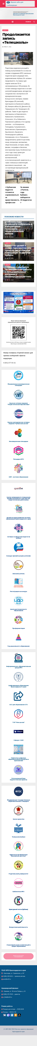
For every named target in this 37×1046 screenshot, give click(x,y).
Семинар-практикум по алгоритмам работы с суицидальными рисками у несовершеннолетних (18, 272)
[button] (29, 22)
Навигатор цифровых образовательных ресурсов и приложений (18, 759)
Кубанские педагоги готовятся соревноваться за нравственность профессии (12, 195)
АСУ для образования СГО (18, 704)
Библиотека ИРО (18, 891)
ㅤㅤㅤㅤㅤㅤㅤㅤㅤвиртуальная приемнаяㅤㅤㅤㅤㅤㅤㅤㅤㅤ (18, 956)
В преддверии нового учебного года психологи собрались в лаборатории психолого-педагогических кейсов (18, 226)
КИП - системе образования (18, 477)
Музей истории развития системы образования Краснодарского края (18, 518)
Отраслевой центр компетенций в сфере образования (18, 945)
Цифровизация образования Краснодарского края (18, 686)
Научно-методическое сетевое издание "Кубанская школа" (18, 422)
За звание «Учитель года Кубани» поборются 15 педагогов (26, 193)
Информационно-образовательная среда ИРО (18, 667)
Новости (5, 30)
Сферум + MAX (19, 740)
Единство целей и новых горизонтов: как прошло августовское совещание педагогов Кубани (18, 250)
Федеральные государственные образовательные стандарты (18, 800)
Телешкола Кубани (18, 837)
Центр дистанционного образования (18, 609)
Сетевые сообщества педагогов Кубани (18, 537)
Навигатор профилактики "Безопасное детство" (19, 855)
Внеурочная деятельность (18, 927)
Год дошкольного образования (18, 646)
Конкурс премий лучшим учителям (18, 556)
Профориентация (18, 628)
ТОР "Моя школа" (18, 722)
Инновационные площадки (18, 441)
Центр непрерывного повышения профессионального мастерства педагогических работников (18, 498)
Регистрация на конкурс (18, 591)
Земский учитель (19, 574)
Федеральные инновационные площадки (19, 384)
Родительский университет (18, 874)
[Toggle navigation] (4, 3)
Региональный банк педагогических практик (18, 779)
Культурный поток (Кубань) (18, 909)
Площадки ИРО (18, 459)
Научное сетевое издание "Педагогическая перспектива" (18, 403)
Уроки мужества (18, 819)
